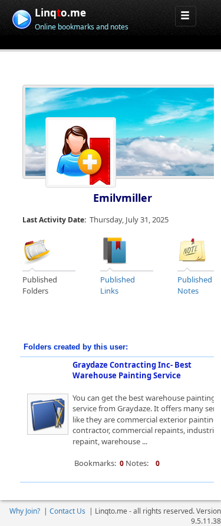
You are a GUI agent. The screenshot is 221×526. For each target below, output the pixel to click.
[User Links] (115, 249)
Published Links (117, 285)
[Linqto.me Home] (21, 18)
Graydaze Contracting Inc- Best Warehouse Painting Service (132, 370)
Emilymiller (122, 198)
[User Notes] (192, 249)
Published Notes (194, 285)
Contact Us (67, 511)
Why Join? (24, 511)
